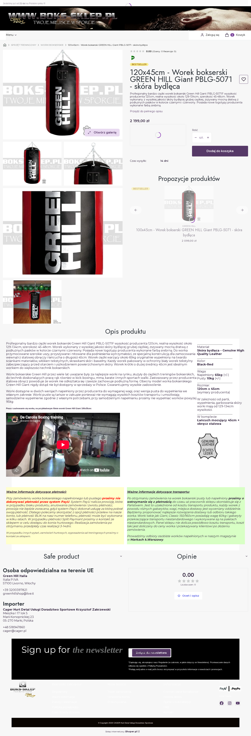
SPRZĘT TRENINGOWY (23, 45)
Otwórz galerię (105, 132)
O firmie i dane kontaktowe (180, 691)
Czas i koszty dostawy (66, 712)
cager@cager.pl (14, 631)
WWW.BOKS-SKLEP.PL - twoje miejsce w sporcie (5, 45)
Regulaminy (59, 691)
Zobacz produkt (189, 217)
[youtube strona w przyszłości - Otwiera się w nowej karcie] (237, 703)
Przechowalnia (116, 702)
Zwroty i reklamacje (64, 702)
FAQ (166, 707)
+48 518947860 (14, 627)
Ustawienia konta (118, 697)
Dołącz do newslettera (151, 652)
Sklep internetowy (121, 731)
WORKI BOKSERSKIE (52, 45)
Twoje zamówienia (119, 691)
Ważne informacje (63, 697)
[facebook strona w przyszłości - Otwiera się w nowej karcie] (221, 703)
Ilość (195, 130)
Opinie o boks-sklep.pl (177, 702)
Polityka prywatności (65, 707)
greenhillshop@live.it (18, 593)
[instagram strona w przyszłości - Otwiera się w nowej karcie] (229, 703)
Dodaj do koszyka (220, 151)
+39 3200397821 (15, 590)
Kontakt (168, 712)
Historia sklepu (172, 697)
